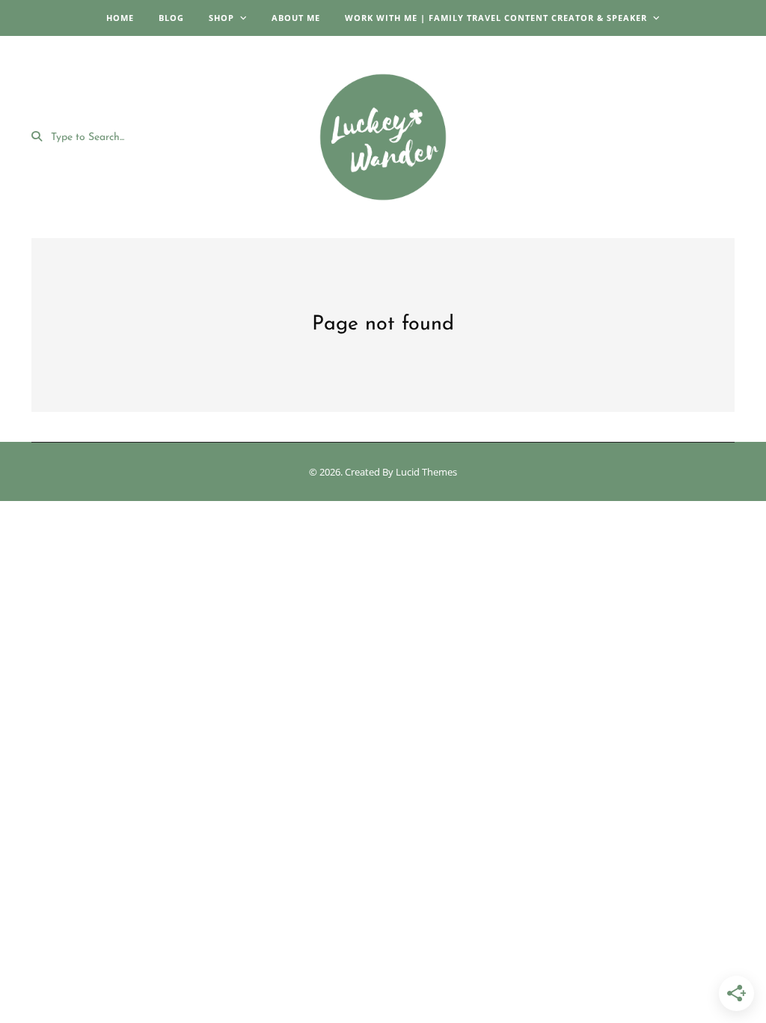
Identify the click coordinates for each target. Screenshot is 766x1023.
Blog (171, 17)
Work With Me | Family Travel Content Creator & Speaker (496, 17)
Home (120, 17)
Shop (221, 17)
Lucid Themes (426, 472)
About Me (296, 17)
